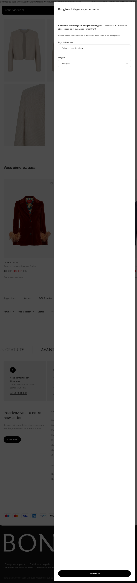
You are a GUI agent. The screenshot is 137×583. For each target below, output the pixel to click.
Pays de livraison (65, 42)
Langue (61, 58)
